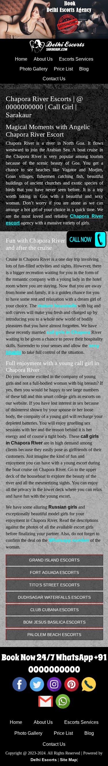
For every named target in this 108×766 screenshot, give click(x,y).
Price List (63, 68)
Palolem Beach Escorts (54, 634)
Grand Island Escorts (54, 560)
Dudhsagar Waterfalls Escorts (54, 597)
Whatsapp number (69, 540)
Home (21, 59)
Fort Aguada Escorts (54, 572)
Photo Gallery (34, 68)
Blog (84, 68)
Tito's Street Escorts (54, 585)
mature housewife (57, 305)
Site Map (68, 759)
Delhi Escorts (44, 759)
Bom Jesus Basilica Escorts (54, 622)
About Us (43, 59)
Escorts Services (76, 59)
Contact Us (54, 78)
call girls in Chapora (68, 332)
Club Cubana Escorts (54, 609)
